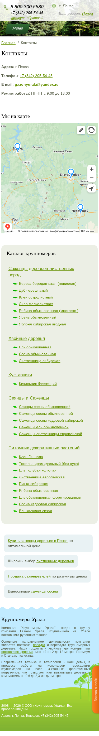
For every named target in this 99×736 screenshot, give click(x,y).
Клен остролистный (36, 297)
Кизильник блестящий (38, 384)
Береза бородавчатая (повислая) (48, 283)
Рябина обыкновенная (38, 490)
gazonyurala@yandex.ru (37, 84)
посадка (39, 645)
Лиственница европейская (42, 477)
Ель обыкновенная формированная (50, 497)
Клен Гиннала (31, 457)
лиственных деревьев (55, 561)
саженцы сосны (44, 591)
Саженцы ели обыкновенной (44, 427)
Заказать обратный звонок (27, 18)
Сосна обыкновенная (37, 354)
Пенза (87, 13)
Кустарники (20, 374)
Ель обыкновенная (35, 347)
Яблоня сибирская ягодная (42, 324)
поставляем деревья (17, 652)
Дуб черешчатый (33, 290)
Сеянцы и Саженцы (28, 398)
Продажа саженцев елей (29, 576)
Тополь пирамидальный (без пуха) (49, 463)
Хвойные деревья (26, 338)
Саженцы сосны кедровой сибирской (51, 420)
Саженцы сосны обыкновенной (46, 413)
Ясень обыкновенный (37, 317)
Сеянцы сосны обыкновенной (44, 407)
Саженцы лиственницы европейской (50, 434)
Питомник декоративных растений (44, 447)
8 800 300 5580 (27, 6)
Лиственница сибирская (39, 361)
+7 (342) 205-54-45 (27, 13)
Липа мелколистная (36, 304)
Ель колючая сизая (35, 511)
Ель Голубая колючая (37, 470)
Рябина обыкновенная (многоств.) (48, 311)
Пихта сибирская (33, 484)
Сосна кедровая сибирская (42, 504)
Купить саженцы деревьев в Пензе (38, 540)
